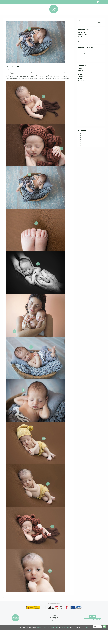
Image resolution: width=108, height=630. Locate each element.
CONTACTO (73, 9)
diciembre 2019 (81, 80)
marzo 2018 (80, 100)
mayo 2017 (80, 120)
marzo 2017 (80, 123)
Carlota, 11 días (89, 55)
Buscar (79, 20)
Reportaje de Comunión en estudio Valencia (87, 38)
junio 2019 (80, 84)
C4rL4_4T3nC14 (81, 55)
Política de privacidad (46, 627)
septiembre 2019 (81, 82)
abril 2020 (80, 78)
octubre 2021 (81, 70)
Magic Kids (85, 51)
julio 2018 (80, 92)
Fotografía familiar (82, 137)
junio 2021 (80, 72)
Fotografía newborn (10, 69)
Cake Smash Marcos (82, 32)
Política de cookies (55, 627)
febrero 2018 (80, 102)
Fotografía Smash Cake (83, 145)
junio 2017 (80, 118)
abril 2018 (80, 98)
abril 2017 (80, 121)
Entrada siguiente (70, 597)
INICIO (25, 9)
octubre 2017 (81, 110)
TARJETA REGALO (85, 9)
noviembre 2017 (81, 108)
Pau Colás (80, 59)
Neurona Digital (85, 627)
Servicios (33, 9)
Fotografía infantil (81, 139)
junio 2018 (80, 94)
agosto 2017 (80, 114)
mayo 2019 (80, 86)
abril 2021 (80, 74)
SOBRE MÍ (65, 9)
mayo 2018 (80, 96)
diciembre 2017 (81, 106)
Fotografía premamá (82, 143)
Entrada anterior (7, 597)
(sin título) (80, 36)
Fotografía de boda (82, 135)
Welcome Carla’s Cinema (83, 34)
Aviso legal (39, 627)
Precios (43, 9)
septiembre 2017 (81, 112)
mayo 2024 (80, 68)
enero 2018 (80, 104)
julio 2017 (80, 116)
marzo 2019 (80, 88)
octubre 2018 (81, 90)
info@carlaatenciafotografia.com (57, 620)
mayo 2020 (80, 76)
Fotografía (80, 133)
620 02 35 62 (46, 620)
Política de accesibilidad (65, 627)
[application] (36, 9)
